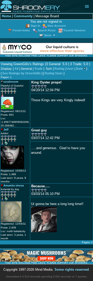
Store (47, 35)
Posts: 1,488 (8, 174)
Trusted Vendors (74, 30)
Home (6, 16)
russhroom (10, 81)
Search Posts (47, 30)
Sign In (35, 25)
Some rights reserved (72, 269)
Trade (38, 68)
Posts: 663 (7, 114)
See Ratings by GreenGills (21, 73)
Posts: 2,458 (8, 227)
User (70, 68)
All (16, 68)
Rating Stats (54, 73)
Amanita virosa (13, 185)
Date (79, 68)
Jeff (6, 129)
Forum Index (21, 30)
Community (23, 16)
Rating (59, 68)
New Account (57, 25)
